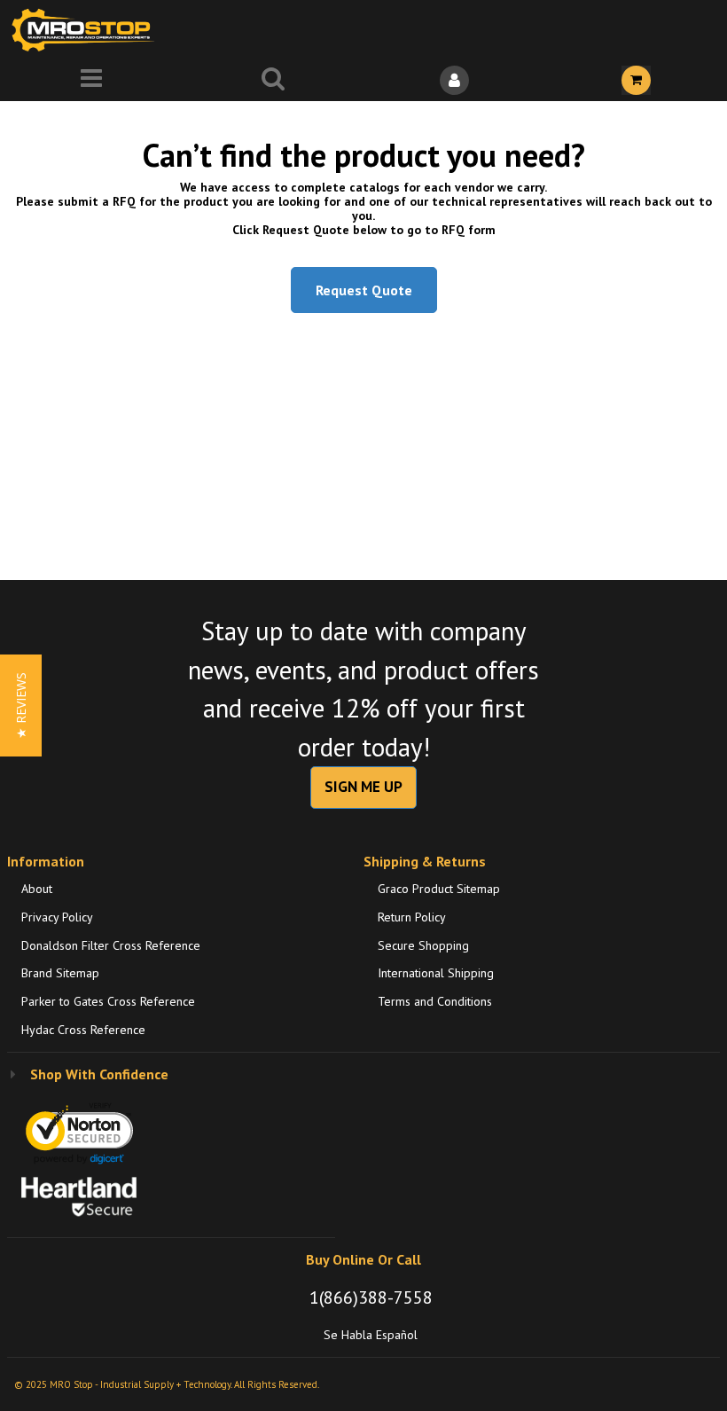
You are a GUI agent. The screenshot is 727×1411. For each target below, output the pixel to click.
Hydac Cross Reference (83, 1030)
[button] (21, 705)
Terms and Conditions (435, 1001)
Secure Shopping (423, 945)
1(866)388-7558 (371, 1297)
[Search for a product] (273, 80)
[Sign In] (454, 80)
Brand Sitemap (60, 973)
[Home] (87, 29)
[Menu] (91, 80)
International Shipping (436, 973)
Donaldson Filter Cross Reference (110, 945)
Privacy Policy (57, 917)
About (36, 889)
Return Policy (412, 917)
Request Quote (364, 290)
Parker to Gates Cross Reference (108, 1001)
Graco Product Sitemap (439, 889)
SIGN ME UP (363, 786)
